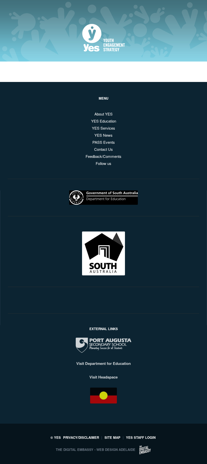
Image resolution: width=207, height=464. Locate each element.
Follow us (103, 163)
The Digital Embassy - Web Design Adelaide (95, 449)
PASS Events (103, 142)
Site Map (112, 437)
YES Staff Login (141, 437)
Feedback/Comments (103, 156)
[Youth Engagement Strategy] (103, 47)
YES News (103, 135)
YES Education (103, 121)
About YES (103, 114)
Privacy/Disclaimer (81, 437)
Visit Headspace (103, 377)
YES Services (103, 128)
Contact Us (103, 149)
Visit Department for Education (103, 363)
